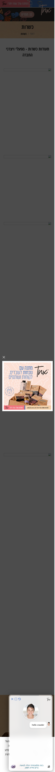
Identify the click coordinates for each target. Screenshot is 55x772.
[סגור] (4, 357)
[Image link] (27, 385)
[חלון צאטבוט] (31, 733)
